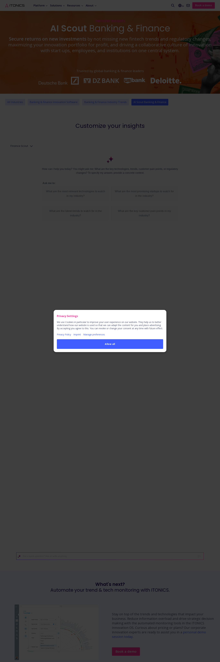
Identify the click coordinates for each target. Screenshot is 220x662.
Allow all (110, 343)
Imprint (77, 334)
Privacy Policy (64, 334)
